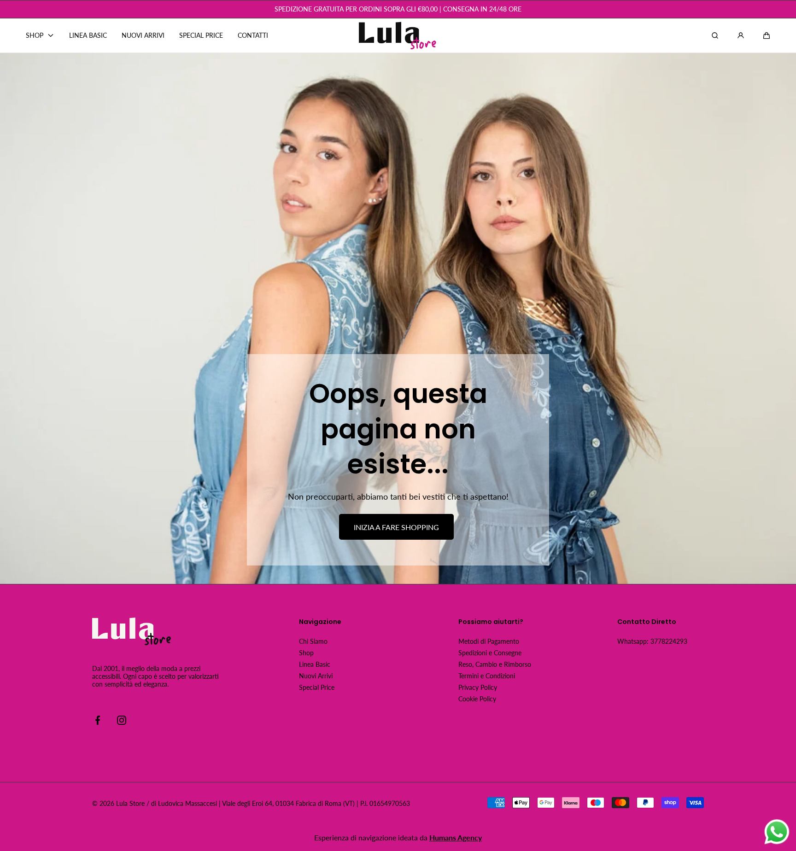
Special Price (316, 687)
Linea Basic (314, 664)
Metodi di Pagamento (488, 641)
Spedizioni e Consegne (489, 653)
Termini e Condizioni (486, 676)
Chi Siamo (313, 641)
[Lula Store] (398, 35)
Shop (306, 653)
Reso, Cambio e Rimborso (494, 664)
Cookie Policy (477, 699)
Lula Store (130, 803)
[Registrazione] (740, 35)
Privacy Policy (477, 687)
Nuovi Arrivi (316, 676)
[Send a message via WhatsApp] (776, 831)
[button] (766, 35)
